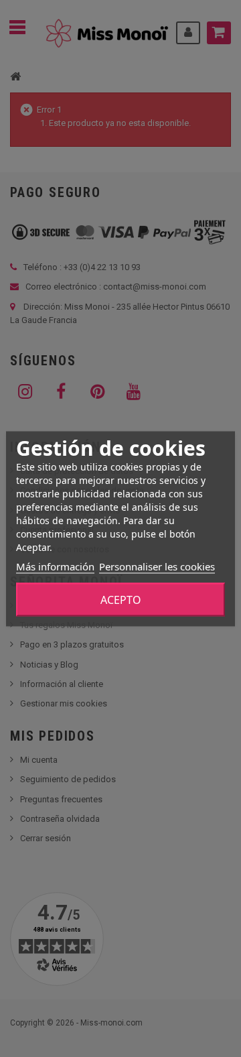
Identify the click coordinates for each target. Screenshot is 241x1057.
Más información (55, 565)
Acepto (120, 599)
